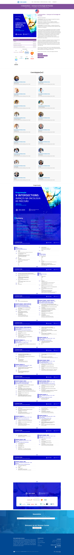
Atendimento (40, 545)
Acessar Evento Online (42, 55)
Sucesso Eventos (23, 551)
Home (26, 7)
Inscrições (40, 54)
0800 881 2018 (58, 546)
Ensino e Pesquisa (40, 540)
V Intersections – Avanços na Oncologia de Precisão (41, 7)
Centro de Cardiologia (41, 542)
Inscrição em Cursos (37, 527)
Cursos (30, 7)
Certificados (40, 57)
